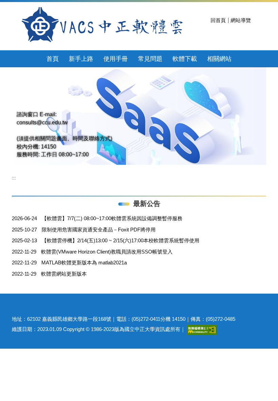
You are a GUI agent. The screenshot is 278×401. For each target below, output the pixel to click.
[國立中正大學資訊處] (101, 25)
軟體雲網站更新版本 (64, 274)
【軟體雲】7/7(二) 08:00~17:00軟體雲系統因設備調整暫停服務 (112, 218)
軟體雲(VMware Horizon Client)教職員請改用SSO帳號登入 (107, 252)
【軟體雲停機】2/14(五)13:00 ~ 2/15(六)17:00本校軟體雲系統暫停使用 (120, 240)
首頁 (52, 58)
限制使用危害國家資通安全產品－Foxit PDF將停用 (99, 229)
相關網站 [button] (219, 58)
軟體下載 (185, 58)
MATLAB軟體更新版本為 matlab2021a (84, 262)
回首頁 (218, 20)
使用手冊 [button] (115, 58)
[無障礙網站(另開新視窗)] (202, 329)
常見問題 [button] (150, 58)
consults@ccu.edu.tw (42, 122)
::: (14, 177)
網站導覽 (241, 20)
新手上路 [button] (81, 58)
